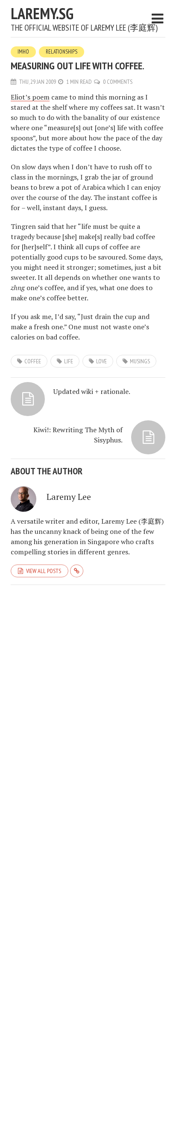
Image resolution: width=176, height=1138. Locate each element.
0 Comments (117, 82)
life (68, 361)
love (101, 361)
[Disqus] (88, 699)
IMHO (23, 51)
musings (140, 361)
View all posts (43, 571)
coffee (32, 361)
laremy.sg (42, 13)
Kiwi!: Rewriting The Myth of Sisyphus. (78, 435)
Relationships (61, 51)
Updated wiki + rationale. (91, 391)
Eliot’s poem (30, 97)
